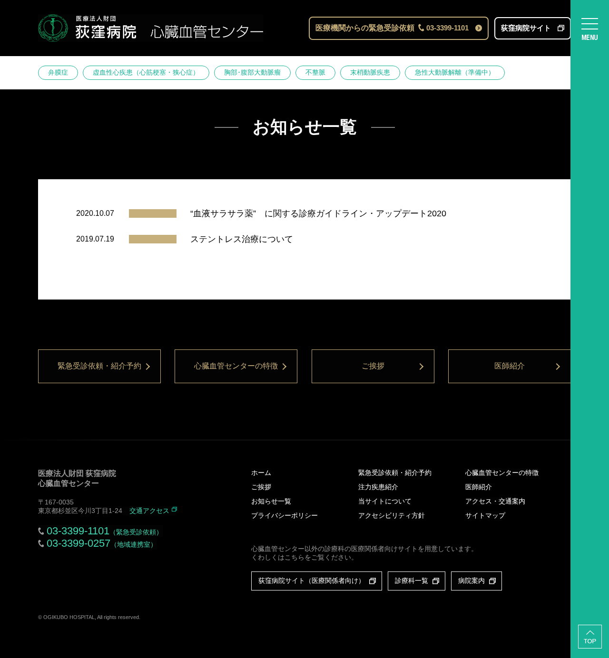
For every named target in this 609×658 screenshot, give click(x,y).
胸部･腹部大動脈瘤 (252, 72)
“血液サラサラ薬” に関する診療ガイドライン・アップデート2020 (318, 213)
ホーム (261, 472)
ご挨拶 (373, 366)
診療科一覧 (411, 580)
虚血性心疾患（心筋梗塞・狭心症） (146, 72)
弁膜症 (58, 72)
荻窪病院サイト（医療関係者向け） (311, 580)
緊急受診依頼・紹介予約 (99, 366)
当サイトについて (385, 501)
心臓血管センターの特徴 (236, 366)
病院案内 (471, 580)
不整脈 (315, 72)
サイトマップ (485, 515)
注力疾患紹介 (378, 487)
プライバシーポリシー (284, 515)
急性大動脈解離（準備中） (455, 72)
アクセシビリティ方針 (391, 515)
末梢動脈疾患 (370, 72)
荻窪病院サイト (526, 28)
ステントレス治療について (241, 239)
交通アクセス (149, 510)
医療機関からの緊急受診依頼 (392, 28)
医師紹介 (509, 366)
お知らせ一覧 (271, 501)
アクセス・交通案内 (495, 501)
